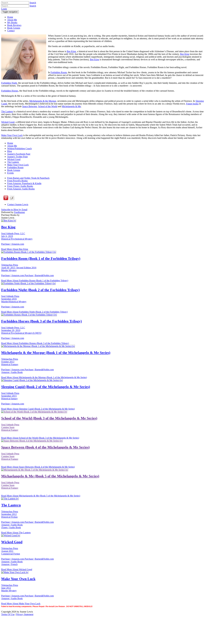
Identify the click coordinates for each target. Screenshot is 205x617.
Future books (192, 103)
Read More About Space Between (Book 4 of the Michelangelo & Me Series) (38, 467)
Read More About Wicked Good (16, 569)
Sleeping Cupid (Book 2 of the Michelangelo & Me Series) (45, 387)
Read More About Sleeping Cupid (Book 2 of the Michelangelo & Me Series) (38, 409)
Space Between (29, 106)
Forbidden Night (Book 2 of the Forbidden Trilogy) (40, 290)
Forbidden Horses (9, 90)
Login (4, 9)
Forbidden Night (9, 83)
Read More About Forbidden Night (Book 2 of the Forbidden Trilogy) (34, 312)
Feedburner (19, 212)
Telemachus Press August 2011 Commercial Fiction (10, 551)
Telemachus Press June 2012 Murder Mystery (9, 588)
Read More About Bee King (14, 249)
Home (10, 143)
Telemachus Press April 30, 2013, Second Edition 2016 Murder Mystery (18, 268)
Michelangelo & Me (71, 106)
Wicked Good (7, 122)
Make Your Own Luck (12, 135)
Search (33, 2)
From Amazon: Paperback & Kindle (24, 183)
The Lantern (7, 111)
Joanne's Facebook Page (18, 154)
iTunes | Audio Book (11, 527)
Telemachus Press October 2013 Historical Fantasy (9, 362)
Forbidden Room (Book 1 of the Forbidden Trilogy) (40, 258)
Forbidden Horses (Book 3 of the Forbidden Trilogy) (41, 321)
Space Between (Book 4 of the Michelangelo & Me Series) (45, 447)
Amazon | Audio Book (12, 372)
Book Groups (13, 170)
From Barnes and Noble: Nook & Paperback (28, 178)
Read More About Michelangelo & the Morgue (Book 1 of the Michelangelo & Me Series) (44, 377)
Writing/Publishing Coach (19, 148)
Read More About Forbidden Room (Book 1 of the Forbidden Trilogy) (34, 280)
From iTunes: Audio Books (20, 186)
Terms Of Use (8, 614)
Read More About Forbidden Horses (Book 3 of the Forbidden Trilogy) (35, 343)
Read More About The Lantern (16, 532)
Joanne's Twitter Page (17, 156)
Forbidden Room (59, 72)
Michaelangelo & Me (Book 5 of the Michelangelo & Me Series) (50, 476)
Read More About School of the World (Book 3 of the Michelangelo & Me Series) (40, 438)
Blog (9, 151)
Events (10, 173)
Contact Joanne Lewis (17, 204)
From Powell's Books (17, 180)
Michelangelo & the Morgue (42, 101)
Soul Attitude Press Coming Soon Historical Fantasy (10, 427)
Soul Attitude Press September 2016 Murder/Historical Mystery (13, 299)
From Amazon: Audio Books (21, 189)
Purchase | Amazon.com (12, 244)
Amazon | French (9, 564)
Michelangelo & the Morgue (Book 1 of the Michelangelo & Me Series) (55, 353)
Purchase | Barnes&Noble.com (39, 275)
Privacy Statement (24, 614)
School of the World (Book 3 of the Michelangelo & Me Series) (49, 418)
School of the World (47, 106)
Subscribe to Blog (14, 209)
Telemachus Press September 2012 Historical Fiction (9, 514)
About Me (12, 146)
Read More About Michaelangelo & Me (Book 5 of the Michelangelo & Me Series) (40, 495)
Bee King (71, 51)
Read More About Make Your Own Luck (20, 603)
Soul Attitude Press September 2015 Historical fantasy (10, 396)
